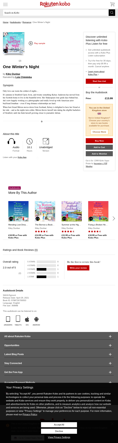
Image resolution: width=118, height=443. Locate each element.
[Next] (114, 218)
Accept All (59, 425)
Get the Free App (13, 372)
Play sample (39, 43)
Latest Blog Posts (14, 354)
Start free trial (99, 81)
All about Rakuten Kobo (17, 336)
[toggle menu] (5, 4)
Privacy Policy (30, 414)
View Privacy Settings (59, 437)
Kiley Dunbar (13, 74)
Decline (59, 431)
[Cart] (112, 4)
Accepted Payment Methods (19, 382)
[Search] (112, 12)
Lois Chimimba (23, 77)
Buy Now (99, 141)
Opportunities (11, 345)
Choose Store (99, 132)
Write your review (78, 268)
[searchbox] (59, 12)
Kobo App (22, 157)
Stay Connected (13, 363)
